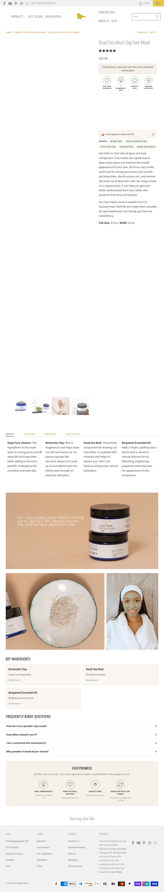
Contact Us (73, 841)
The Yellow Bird (20, 883)
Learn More (116, 872)
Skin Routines (53, 16)
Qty (100, 116)
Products (17, 16)
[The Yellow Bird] (80, 16)
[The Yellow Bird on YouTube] (10, 3)
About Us (103, 21)
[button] (107, 51)
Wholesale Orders (76, 847)
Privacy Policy (75, 866)
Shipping (72, 860)
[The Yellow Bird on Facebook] (4, 3)
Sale (8, 866)
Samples (10, 860)
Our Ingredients (44, 853)
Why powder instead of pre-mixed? (27, 751)
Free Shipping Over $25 (17, 841)
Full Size (105, 106)
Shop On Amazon (14, 853)
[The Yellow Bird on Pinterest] (15, 3)
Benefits (10, 434)
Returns (72, 853)
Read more (14, 680)
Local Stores (43, 847)
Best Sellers (35, 16)
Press (39, 866)
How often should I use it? (21, 735)
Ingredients (50, 434)
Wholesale (42, 860)
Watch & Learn (73, 434)
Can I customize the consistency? (26, 743)
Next (153, 32)
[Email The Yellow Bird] (27, 3)
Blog (114, 21)
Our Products (12, 847)
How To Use (29, 434)
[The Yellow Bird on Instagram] (21, 3)
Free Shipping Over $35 (43, 3)
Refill (118, 106)
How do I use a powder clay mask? (26, 726)
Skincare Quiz (106, 12)
